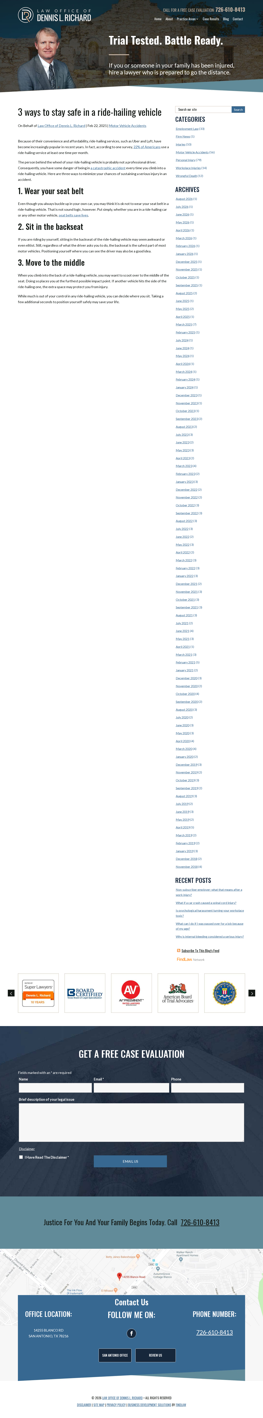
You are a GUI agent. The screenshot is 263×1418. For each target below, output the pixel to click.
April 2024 (183, 363)
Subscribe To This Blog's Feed (200, 950)
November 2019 (187, 772)
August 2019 (184, 796)
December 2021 (186, 583)
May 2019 (182, 819)
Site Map (98, 1405)
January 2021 (184, 670)
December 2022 (186, 489)
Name (23, 1079)
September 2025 (187, 285)
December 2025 (186, 261)
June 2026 (182, 214)
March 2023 (184, 466)
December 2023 (186, 395)
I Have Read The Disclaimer (47, 1157)
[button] (11, 993)
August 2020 (184, 709)
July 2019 (182, 803)
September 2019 (187, 788)
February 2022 (185, 568)
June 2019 (182, 811)
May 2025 (182, 309)
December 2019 (186, 764)
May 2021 (182, 638)
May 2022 (182, 544)
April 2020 (183, 741)
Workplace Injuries (188, 168)
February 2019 (185, 843)
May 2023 (182, 450)
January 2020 (184, 756)
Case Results (211, 18)
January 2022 (184, 576)
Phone (176, 1079)
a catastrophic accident (108, 168)
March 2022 (184, 560)
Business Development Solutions (149, 1405)
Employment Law (187, 128)
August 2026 (184, 199)
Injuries (180, 144)
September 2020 (187, 701)
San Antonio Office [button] (115, 1355)
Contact (238, 18)
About (169, 18)
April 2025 (183, 316)
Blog (226, 18)
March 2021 (184, 654)
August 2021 (184, 615)
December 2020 (186, 678)
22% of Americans (147, 147)
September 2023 (187, 418)
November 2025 (187, 269)
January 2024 (184, 387)
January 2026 (184, 254)
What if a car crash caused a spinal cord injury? (206, 902)
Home (158, 18)
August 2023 (184, 426)
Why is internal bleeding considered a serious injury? (210, 936)
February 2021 (185, 662)
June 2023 (182, 442)
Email (99, 1079)
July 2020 (182, 717)
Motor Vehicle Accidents (127, 126)
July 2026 (182, 206)
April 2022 (183, 552)
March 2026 (184, 238)
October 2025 (185, 277)
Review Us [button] (155, 1355)
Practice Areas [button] (186, 18)
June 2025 (182, 301)
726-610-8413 (230, 9)
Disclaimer (27, 1149)
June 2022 (182, 536)
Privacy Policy (116, 1405)
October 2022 (185, 505)
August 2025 (184, 293)
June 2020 (182, 725)
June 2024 (182, 348)
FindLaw (181, 1405)
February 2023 (185, 473)
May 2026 (182, 222)
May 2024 (182, 356)
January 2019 (184, 851)
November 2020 (187, 686)
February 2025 (185, 332)
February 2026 (185, 246)
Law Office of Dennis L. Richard (61, 126)
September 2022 (187, 513)
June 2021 (182, 631)
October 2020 (185, 693)
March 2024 (184, 371)
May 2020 (182, 733)
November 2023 (187, 403)
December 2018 (186, 858)
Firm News (183, 136)
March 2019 (184, 835)
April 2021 (183, 646)
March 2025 (184, 324)
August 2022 (184, 521)
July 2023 (182, 434)
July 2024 (182, 340)
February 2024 (185, 379)
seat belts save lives (73, 215)
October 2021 (185, 599)
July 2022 (182, 528)
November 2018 (187, 866)
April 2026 (183, 230)
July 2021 (182, 623)
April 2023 (183, 458)
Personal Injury (185, 160)
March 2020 (184, 748)
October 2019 (185, 780)
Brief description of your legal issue (46, 1099)
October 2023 (185, 411)
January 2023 (184, 481)
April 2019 (183, 827)
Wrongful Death (186, 176)
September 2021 (187, 607)
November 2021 (187, 591)
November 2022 (187, 497)
